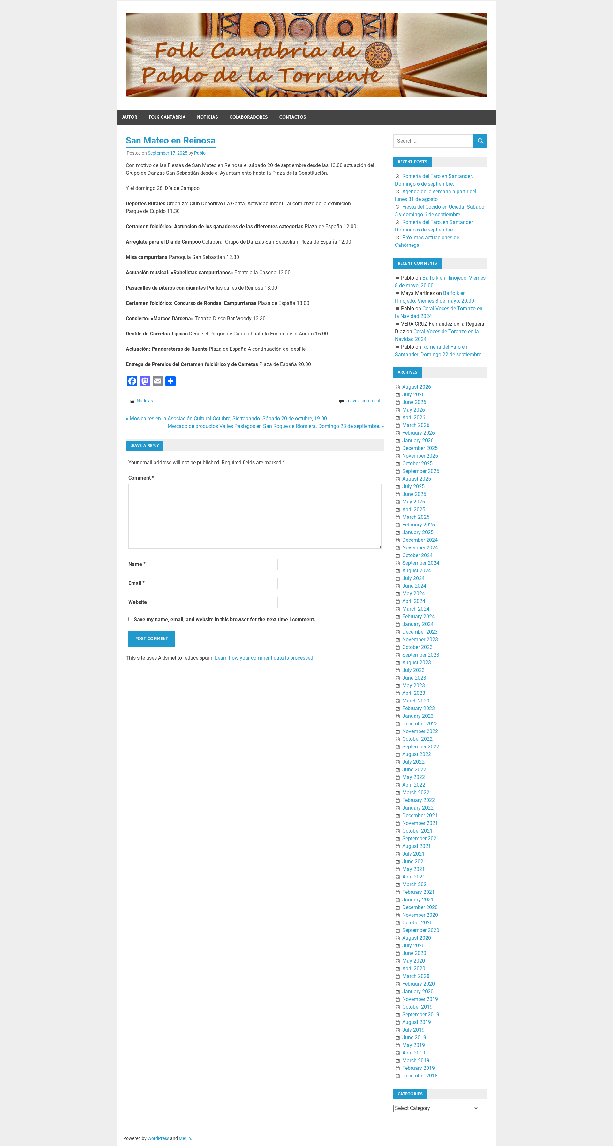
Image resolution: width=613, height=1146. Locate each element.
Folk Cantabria (167, 117)
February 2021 (418, 892)
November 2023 (420, 639)
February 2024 (418, 616)
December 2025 (420, 448)
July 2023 (413, 670)
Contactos (292, 117)
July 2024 (413, 578)
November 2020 (420, 915)
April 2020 (413, 969)
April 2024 (413, 601)
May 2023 (413, 685)
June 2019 (414, 1037)
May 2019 (413, 1045)
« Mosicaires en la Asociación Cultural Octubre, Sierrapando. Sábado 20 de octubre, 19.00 (226, 418)
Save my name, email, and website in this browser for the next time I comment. (224, 619)
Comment (141, 478)
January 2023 (418, 716)
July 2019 (413, 1030)
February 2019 (418, 1068)
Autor (129, 117)
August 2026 (416, 387)
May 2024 (413, 594)
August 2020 (416, 938)
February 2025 (418, 525)
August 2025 (416, 479)
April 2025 (413, 509)
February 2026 (418, 433)
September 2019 (420, 1014)
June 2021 (414, 861)
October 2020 (417, 923)
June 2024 (414, 586)
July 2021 (413, 854)
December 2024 (420, 540)
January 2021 (418, 900)
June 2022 (414, 770)
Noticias (207, 117)
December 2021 (420, 815)
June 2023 (414, 678)
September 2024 (420, 563)
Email (136, 583)
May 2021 (413, 869)
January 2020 (418, 991)
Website (137, 602)
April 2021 (413, 877)
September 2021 (420, 838)
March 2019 (415, 1060)
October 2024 (417, 555)
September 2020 (420, 930)
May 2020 (413, 961)
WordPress (158, 1138)
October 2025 (417, 463)
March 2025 (415, 517)
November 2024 (420, 548)
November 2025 (420, 456)
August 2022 (416, 754)
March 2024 (415, 609)
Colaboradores (249, 117)
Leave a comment (363, 400)
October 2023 (417, 647)
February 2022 (418, 800)
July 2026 (413, 395)
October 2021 (417, 831)
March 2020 (415, 976)
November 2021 (420, 823)
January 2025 (418, 532)
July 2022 (413, 762)
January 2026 (418, 440)
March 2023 (415, 701)
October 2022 (417, 739)
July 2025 (413, 486)
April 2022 (413, 785)
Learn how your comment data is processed (264, 658)
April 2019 (413, 1053)
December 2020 (420, 907)
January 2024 (418, 624)
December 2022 (420, 724)
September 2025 (420, 471)
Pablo (200, 153)
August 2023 (416, 662)
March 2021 (415, 884)
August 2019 (416, 1022)
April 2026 (413, 418)
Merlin (185, 1138)
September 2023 (420, 655)
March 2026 (415, 425)
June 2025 (414, 494)
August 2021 (416, 846)
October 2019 (417, 1007)
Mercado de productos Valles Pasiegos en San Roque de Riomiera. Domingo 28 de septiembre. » (276, 426)
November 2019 (420, 999)
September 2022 (420, 747)
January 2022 (418, 808)
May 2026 (413, 410)
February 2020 (418, 984)
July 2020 (413, 946)
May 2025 (413, 502)
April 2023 (413, 693)
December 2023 (420, 632)
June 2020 (414, 953)
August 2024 (416, 571)
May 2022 (413, 777)
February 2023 (418, 708)
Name (137, 564)
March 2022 (415, 793)
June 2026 (414, 402)
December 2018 (420, 1076)
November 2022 (420, 731)
